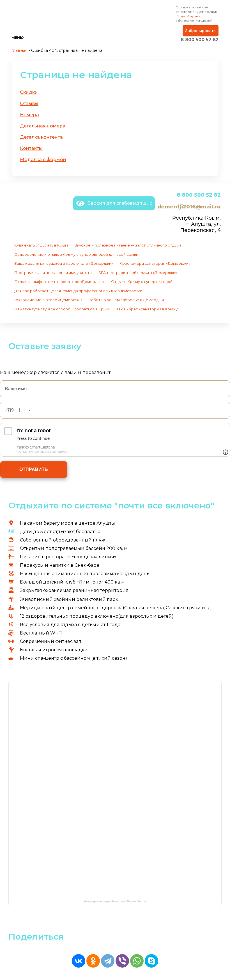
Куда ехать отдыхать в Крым (41, 245)
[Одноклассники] (93, 961)
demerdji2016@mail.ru (189, 207)
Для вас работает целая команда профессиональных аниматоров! (78, 291)
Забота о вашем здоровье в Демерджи (126, 300)
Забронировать (200, 30)
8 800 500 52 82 (200, 39)
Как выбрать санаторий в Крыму (147, 309)
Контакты (31, 148)
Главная (19, 50)
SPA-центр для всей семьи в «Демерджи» (137, 272)
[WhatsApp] (137, 961)
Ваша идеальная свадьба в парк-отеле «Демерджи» (63, 263)
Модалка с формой (43, 159)
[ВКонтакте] (78, 961)
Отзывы (29, 103)
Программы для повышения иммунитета (53, 272)
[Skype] (151, 961)
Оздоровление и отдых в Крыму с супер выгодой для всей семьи (76, 254)
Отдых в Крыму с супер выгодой (142, 281)
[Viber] (122, 961)
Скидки (29, 92)
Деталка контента (41, 137)
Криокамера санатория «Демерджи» (155, 263)
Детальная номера (42, 126)
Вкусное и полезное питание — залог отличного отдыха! (128, 245)
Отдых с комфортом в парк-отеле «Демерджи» (59, 281)
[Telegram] (107, 961)
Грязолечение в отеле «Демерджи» (48, 300)
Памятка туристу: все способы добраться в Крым (61, 309)
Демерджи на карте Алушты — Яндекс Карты (115, 901)
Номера (29, 114)
